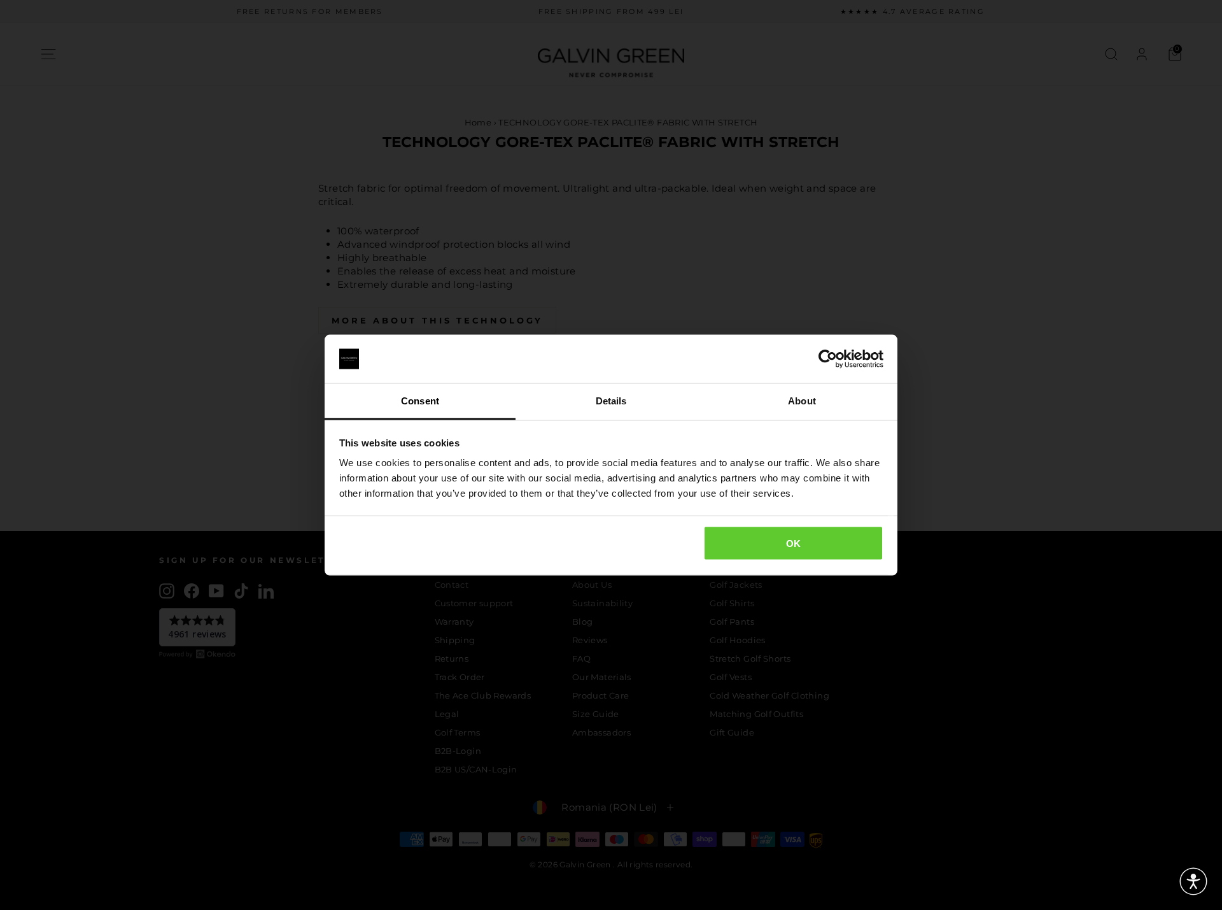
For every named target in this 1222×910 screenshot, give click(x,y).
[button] (1193, 881)
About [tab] (802, 400)
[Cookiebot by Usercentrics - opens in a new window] (827, 359)
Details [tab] (611, 400)
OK (793, 542)
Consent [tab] (420, 400)
